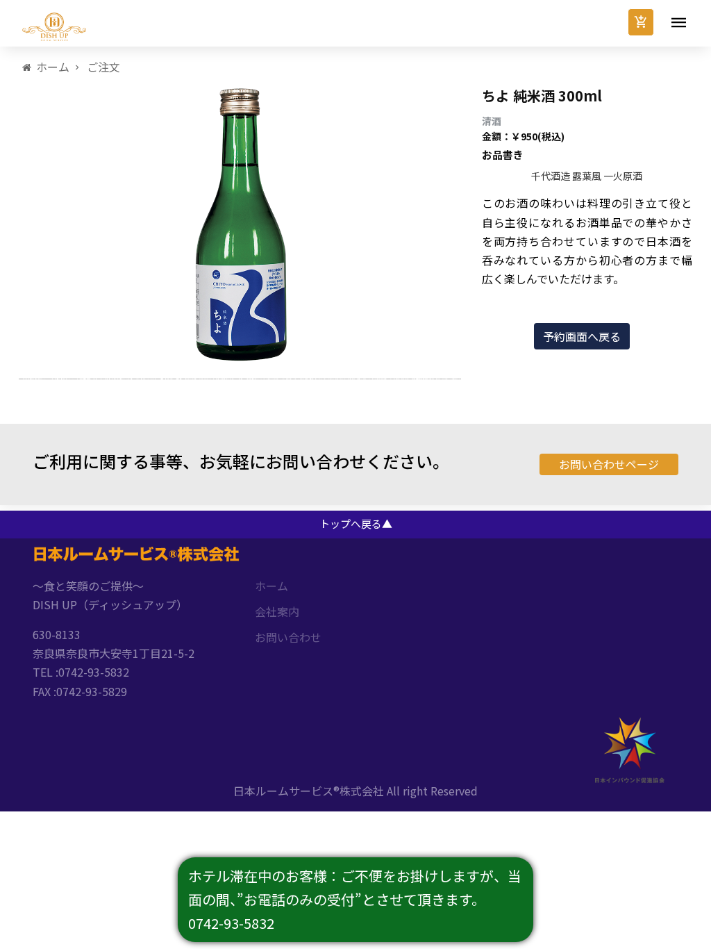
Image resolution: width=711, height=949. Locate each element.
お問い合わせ (288, 637)
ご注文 (103, 66)
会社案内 (277, 611)
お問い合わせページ (609, 464)
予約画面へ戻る (582, 336)
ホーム (52, 66)
